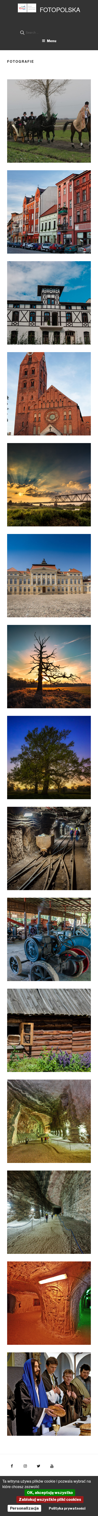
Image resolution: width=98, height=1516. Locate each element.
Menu (51, 41)
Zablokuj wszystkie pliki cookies (50, 1499)
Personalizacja (24, 1508)
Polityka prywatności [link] (67, 1508)
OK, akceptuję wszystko (50, 1492)
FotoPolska (60, 9)
